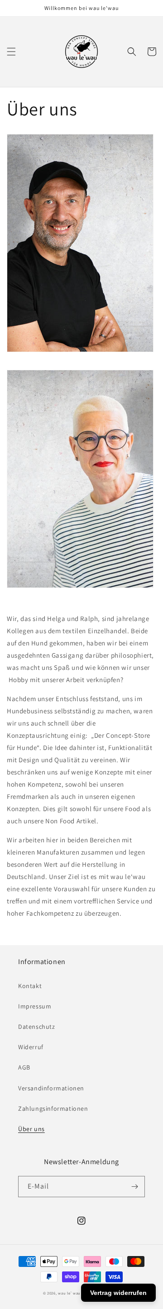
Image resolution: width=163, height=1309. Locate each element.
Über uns (31, 1129)
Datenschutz (36, 1026)
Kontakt (30, 986)
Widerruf (30, 1047)
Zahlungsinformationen (53, 1108)
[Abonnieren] (134, 1186)
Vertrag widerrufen (118, 1292)
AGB (24, 1067)
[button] (11, 52)
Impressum (34, 1006)
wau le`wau (69, 1292)
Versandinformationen (51, 1088)
